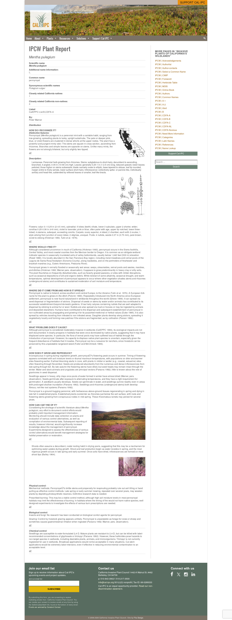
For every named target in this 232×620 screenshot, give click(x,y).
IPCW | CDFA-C (163, 122)
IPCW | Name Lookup (165, 148)
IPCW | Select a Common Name (170, 71)
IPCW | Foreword (163, 78)
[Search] (204, 38)
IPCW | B (159, 111)
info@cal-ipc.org (106, 582)
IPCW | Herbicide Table (166, 82)
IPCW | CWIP (161, 75)
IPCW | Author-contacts (166, 68)
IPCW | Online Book (164, 89)
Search (176, 167)
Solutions (81, 38)
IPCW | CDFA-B (162, 119)
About (37, 38)
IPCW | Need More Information (169, 133)
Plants (50, 38)
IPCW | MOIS (161, 86)
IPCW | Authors (162, 93)
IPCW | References (164, 144)
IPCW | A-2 (160, 104)
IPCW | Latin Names (164, 140)
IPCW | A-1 (160, 100)
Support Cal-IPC (192, 2)
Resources (64, 38)
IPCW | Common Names (166, 97)
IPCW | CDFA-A (162, 115)
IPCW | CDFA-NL (163, 126)
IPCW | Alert (161, 108)
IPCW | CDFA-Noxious (166, 130)
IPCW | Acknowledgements (168, 60)
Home (29, 38)
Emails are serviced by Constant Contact (45, 607)
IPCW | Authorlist (163, 64)
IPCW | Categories (164, 137)
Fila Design (138, 617)
